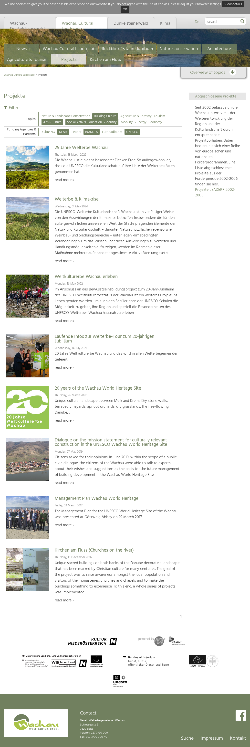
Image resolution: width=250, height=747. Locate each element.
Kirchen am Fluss (105, 59)
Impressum (212, 738)
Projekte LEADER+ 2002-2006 (215, 192)
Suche (187, 738)
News (21, 49)
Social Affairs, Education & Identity (92, 122)
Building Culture (105, 116)
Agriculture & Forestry (136, 116)
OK (125, 9)
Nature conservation (179, 49)
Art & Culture (52, 122)
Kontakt (238, 738)
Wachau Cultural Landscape (69, 49)
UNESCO (132, 132)
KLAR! (63, 132)
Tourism (159, 116)
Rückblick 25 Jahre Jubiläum (127, 49)
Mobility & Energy (133, 122)
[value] (242, 21)
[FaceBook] (241, 716)
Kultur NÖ (48, 132)
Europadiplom (112, 132)
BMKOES (91, 132)
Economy (155, 122)
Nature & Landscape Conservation (66, 116)
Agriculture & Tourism (27, 59)
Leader (76, 132)
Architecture (219, 49)
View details (233, 4)
